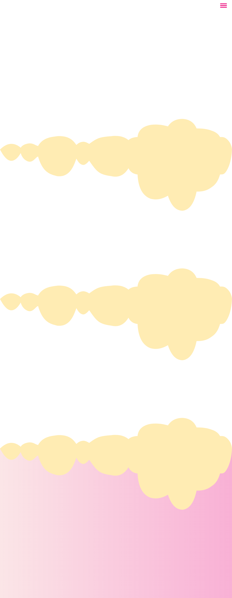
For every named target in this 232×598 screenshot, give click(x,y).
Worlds (40, 372)
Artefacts (42, 393)
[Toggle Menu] (223, 5)
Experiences (47, 382)
